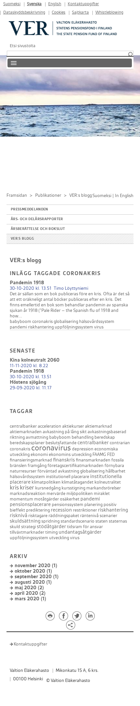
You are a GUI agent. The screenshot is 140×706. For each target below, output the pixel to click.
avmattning (37, 437)
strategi (28, 526)
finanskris (64, 460)
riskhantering (41, 327)
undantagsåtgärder (80, 532)
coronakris (42, 321)
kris (14, 488)
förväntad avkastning (58, 471)
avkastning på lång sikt (65, 431)
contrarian (120, 442)
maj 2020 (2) (29, 588)
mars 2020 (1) (30, 599)
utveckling (59, 537)
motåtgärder (46, 499)
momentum (21, 499)
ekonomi (39, 454)
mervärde (56, 493)
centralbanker (23, 426)
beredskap (104, 437)
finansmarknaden (93, 460)
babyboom (20, 321)
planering (93, 504)
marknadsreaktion (28, 493)
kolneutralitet (107, 482)
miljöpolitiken (79, 493)
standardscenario (77, 521)
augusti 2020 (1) (33, 582)
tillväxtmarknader (27, 532)
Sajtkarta (80, 12)
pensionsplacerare (30, 504)
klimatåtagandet (77, 482)
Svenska (34, 4)
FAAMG (99, 454)
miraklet (102, 493)
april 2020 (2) (30, 593)
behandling (82, 437)
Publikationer (48, 195)
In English (124, 195)
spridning (50, 521)
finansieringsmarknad (31, 460)
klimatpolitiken (46, 482)
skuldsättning (25, 521)
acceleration (49, 426)
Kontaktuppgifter (83, 4)
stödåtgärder (51, 526)
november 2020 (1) (36, 565)
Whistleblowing (109, 12)
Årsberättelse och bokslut (38, 229)
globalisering (66, 321)
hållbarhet (115, 471)
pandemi (18, 327)
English (54, 4)
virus (99, 327)
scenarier (108, 515)
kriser (27, 488)
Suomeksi (12, 4)
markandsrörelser (103, 488)
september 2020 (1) (37, 576)
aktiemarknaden (26, 431)
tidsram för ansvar (85, 526)
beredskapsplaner (27, 442)
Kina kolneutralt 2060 (35, 360)
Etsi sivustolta (22, 46)
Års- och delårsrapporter (37, 219)
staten (101, 521)
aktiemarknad (98, 426)
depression (82, 448)
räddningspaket (64, 515)
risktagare (38, 515)
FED (111, 454)
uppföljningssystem (74, 327)
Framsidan (17, 195)
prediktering (38, 510)
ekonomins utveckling (70, 454)
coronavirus (51, 448)
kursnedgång (48, 488)
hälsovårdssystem (96, 321)
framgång (37, 465)
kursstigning (73, 488)
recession (61, 510)
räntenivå (89, 515)
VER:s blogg (22, 239)
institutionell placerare (67, 476)
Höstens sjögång (28, 382)
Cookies (58, 12)
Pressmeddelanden (29, 209)
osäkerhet (69, 499)
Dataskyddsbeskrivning (24, 12)
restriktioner (85, 510)
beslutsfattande (61, 442)
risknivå (18, 515)
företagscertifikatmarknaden (76, 465)
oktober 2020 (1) (33, 571)
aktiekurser (73, 426)
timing (51, 532)
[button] (130, 55)
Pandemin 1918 (27, 283)
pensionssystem (67, 504)
